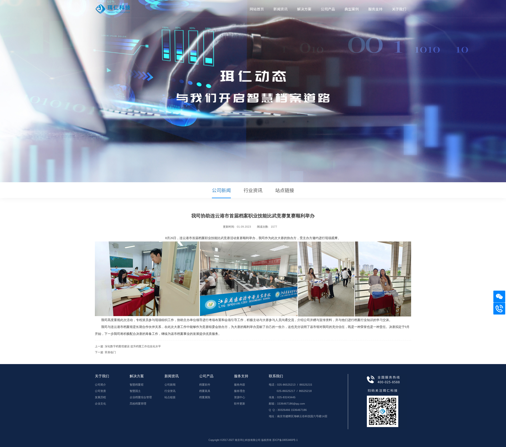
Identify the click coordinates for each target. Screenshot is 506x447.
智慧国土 (135, 391)
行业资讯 (253, 190)
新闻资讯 (280, 8)
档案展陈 (204, 397)
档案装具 (204, 391)
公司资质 (100, 391)
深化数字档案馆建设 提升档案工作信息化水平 (133, 346)
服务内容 (239, 384)
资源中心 (239, 397)
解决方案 (304, 8)
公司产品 (328, 8)
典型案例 (352, 8)
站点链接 (284, 190)
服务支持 (375, 8)
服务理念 (239, 391)
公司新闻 (221, 190)
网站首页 (257, 8)
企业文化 (100, 403)
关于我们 (399, 8)
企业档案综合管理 (141, 397)
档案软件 (204, 384)
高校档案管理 (138, 403)
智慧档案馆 (136, 384)
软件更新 (239, 403)
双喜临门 (110, 352)
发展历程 (100, 397)
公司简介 (100, 384)
